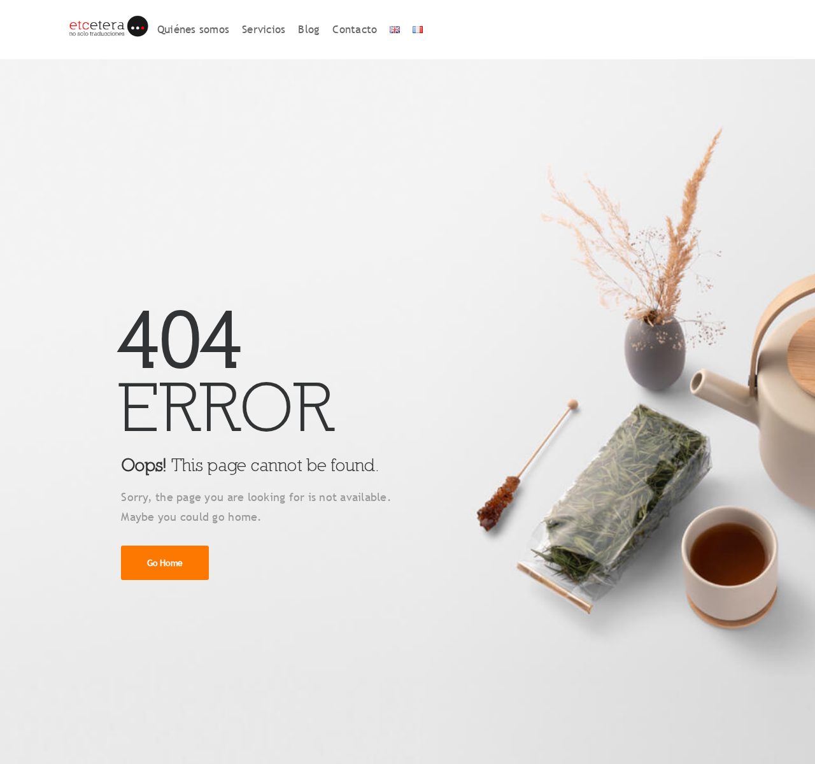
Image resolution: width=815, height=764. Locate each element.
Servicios (263, 29)
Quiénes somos (193, 29)
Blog (309, 29)
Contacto (354, 29)
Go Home (165, 563)
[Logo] (108, 29)
